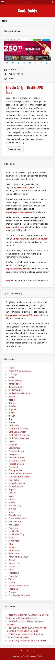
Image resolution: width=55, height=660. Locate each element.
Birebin (11, 78)
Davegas (12, 454)
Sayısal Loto (14, 563)
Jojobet (12, 509)
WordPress (28, 656)
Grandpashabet (15, 470)
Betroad (12, 403)
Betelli (11, 400)
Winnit (11, 582)
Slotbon (12, 566)
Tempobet (13, 576)
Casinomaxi (14, 448)
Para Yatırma (14, 553)
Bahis (11, 377)
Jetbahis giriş (14, 505)
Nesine (11, 537)
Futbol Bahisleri (16, 464)
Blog (10, 419)
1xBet (11, 368)
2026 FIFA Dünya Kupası (20, 371)
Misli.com (13, 528)
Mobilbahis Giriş (16, 534)
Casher (11, 441)
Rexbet (11, 560)
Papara (11, 547)
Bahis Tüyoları (15, 390)
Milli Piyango (14, 521)
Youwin (12, 592)
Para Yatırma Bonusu (18, 557)
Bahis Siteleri (14, 384)
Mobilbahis (13, 531)
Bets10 (12, 406)
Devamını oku (14, 149)
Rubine (40, 656)
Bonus (11, 422)
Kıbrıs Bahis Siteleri (17, 518)
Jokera (11, 512)
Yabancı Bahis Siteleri (18, 585)
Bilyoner (12, 409)
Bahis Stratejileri (16, 387)
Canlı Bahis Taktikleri (18, 438)
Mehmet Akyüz (15, 74)
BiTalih (11, 416)
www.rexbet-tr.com (15, 227)
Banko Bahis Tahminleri (19, 393)
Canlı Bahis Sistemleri (18, 428)
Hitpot (11, 489)
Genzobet (13, 467)
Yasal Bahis (14, 589)
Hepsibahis (13, 480)
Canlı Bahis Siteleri (17, 432)
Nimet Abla (13, 541)
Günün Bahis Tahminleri (20, 473)
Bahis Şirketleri (15, 380)
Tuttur (11, 579)
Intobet (12, 499)
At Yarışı (12, 374)
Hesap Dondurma (16, 483)
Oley (10, 544)
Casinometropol (16, 451)
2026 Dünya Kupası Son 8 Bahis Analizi (27, 640)
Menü (4, 21)
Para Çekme (14, 550)
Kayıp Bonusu (15, 515)
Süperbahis (13, 573)
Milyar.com (13, 525)
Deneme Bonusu (16, 457)
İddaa (11, 496)
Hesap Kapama (15, 486)
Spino (11, 569)
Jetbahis (12, 502)
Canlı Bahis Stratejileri (19, 435)
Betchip (12, 396)
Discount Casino (26, 187)
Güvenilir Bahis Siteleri (19, 476)
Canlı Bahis (27, 11)
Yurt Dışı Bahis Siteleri (19, 595)
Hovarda (12, 492)
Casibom (12, 444)
